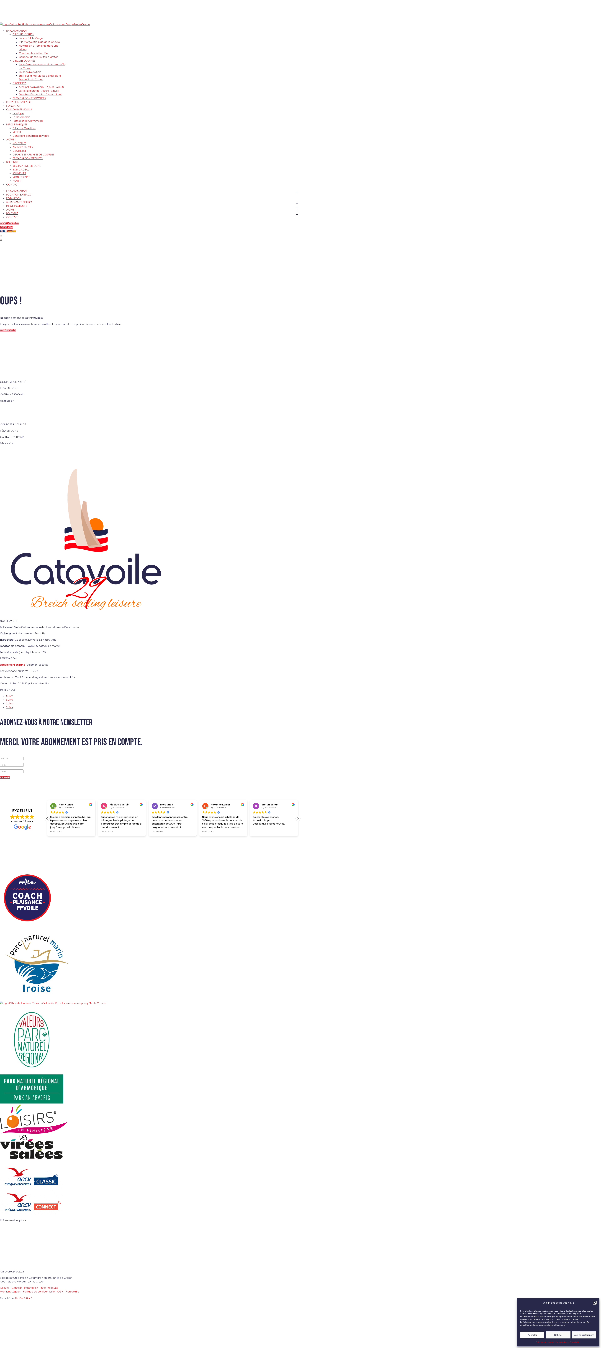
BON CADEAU (21, 169)
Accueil (4, 1287)
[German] (10, 231)
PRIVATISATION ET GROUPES (29, 98)
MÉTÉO (17, 132)
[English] (2, 231)
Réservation (31, 1287)
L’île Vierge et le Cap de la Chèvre (39, 41)
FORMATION (13, 105)
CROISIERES (19, 150)
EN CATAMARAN (16, 30)
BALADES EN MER (23, 147)
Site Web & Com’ (23, 1298)
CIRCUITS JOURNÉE (24, 60)
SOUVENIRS (19, 173)
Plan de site (72, 1291)
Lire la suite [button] (56, 831)
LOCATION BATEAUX (18, 102)
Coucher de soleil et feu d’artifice (38, 56)
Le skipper (18, 113)
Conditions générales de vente (31, 135)
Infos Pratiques (49, 1287)
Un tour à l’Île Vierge (31, 38)
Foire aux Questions (24, 128)
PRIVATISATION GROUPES (28, 158)
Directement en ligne (12, 664)
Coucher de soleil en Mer (34, 53)
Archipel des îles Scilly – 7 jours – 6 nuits (41, 87)
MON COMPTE (21, 177)
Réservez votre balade (9, 223)
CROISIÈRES (19, 83)
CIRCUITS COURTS (23, 34)
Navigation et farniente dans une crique (38, 47)
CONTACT (12, 184)
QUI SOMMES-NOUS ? (19, 109)
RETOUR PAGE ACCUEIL (8, 330)
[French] (6, 231)
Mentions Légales (10, 1291)
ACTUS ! (10, 139)
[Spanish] (14, 231)
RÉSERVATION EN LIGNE (27, 165)
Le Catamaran (21, 117)
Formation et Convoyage (28, 120)
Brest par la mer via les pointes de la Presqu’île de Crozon (40, 77)
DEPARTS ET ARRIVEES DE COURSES (33, 154)
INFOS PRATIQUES (16, 124)
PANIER (17, 180)
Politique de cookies (545, 1342)
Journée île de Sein (30, 72)
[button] (594, 1302)
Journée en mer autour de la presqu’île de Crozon (42, 66)
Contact (17, 1287)
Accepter (532, 1335)
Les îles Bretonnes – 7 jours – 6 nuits (39, 90)
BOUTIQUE (12, 162)
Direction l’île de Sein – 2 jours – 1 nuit (40, 94)
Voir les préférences (584, 1335)
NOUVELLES (19, 143)
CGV (60, 1291)
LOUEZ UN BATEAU (6, 227)
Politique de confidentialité (567, 1342)
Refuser (558, 1335)
